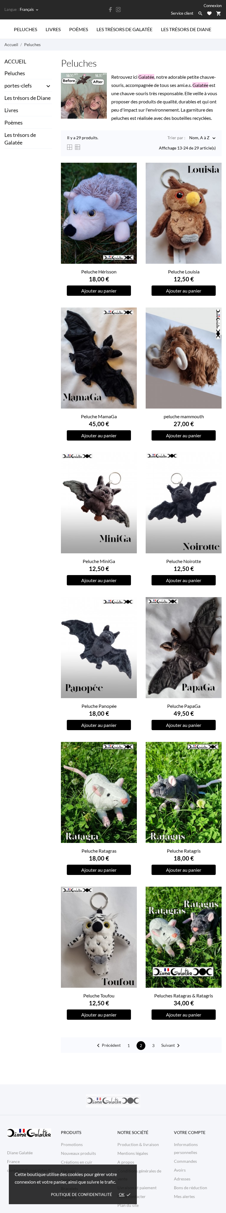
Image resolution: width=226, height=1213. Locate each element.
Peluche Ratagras (99, 851)
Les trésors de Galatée (124, 29)
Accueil (15, 61)
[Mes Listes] (209, 13)
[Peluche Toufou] (129, 905)
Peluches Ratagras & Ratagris (183, 995)
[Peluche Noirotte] (214, 471)
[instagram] (118, 9)
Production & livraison (138, 1144)
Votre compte (189, 1132)
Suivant (171, 1045)
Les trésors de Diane (186, 29)
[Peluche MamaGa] (129, 326)
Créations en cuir (76, 1162)
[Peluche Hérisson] (129, 181)
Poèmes (78, 29)
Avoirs (180, 1169)
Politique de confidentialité (81, 1194)
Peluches (25, 29)
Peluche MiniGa (99, 561)
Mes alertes (184, 1196)
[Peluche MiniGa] (129, 471)
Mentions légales (132, 1153)
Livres (53, 29)
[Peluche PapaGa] (214, 616)
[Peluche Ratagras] (129, 760)
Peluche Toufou (98, 995)
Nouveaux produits (78, 1153)
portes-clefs (18, 85)
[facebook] (110, 9)
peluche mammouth (184, 416)
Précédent (108, 1045)
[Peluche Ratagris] (214, 760)
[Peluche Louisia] (214, 181)
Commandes (185, 1161)
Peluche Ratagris (184, 851)
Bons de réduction (190, 1187)
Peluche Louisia (184, 271)
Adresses (182, 1178)
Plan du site (128, 1205)
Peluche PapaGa (183, 706)
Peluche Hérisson (99, 271)
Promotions (72, 1144)
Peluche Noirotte (183, 561)
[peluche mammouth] (214, 326)
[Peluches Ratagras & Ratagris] (214, 905)
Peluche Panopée (99, 706)
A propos (125, 1162)
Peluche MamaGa (99, 416)
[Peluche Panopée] (129, 616)
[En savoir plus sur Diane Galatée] (113, 1101)
